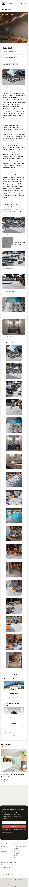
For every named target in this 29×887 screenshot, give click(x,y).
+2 (22, 726)
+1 (11, 246)
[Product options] (22, 709)
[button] (13, 735)
